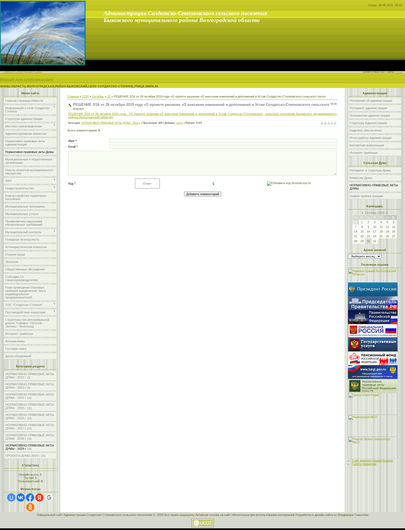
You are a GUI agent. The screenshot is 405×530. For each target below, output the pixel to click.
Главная (8, 71)
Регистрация (24, 71)
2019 (85, 96)
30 (108, 96)
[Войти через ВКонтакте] (21, 497)
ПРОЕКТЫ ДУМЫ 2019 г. (23, 455)
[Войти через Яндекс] (39, 497)
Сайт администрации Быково (372, 460)
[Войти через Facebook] (30, 497)
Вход (38, 71)
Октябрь (98, 96)
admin (179, 123)
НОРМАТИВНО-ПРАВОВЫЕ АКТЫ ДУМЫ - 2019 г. (111, 123)
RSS (399, 71)
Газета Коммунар (364, 464)
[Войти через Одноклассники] (30, 507)
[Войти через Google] (49, 497)
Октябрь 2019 (374, 212)
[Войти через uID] (11, 497)
